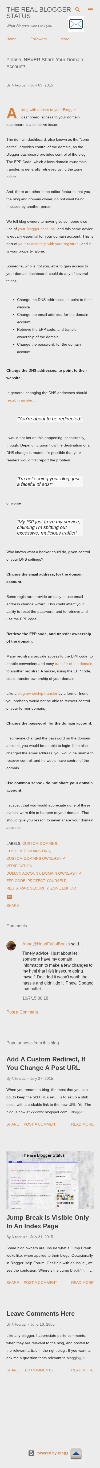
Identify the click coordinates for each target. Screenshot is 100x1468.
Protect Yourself (46, 881)
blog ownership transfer (37, 693)
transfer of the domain (73, 663)
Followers (38, 39)
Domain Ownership (61, 873)
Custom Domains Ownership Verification (35, 862)
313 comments (38, 1370)
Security (39, 888)
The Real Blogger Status (38, 12)
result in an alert (20, 400)
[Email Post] (9, 899)
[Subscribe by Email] (76, 24)
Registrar (17, 888)
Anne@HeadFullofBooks (46, 944)
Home (11, 39)
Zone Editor (63, 888)
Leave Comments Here (40, 1313)
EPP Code (15, 881)
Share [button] (12, 905)
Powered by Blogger (53, 1452)
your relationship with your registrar (48, 244)
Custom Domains (39, 843)
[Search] (77, 9)
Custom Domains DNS (28, 851)
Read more (82, 1124)
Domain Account (23, 873)
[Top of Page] (76, 1454)
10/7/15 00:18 (35, 998)
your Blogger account (36, 229)
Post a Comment (22, 1012)
